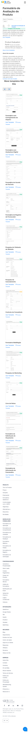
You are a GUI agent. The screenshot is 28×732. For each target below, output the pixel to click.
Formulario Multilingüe (13, 342)
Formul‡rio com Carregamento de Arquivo (12, 117)
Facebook (4, 705)
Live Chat (25, 729)
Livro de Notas (11, 403)
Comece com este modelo (10, 78)
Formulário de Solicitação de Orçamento (10, 436)
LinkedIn (13, 705)
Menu (25, 2)
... (8, 27)
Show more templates (9, 50)
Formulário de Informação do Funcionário (11, 470)
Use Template (6, 37)
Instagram (22, 705)
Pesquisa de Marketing (14, 373)
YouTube (17, 705)
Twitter (9, 705)
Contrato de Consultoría (14, 312)
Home (4, 27)
